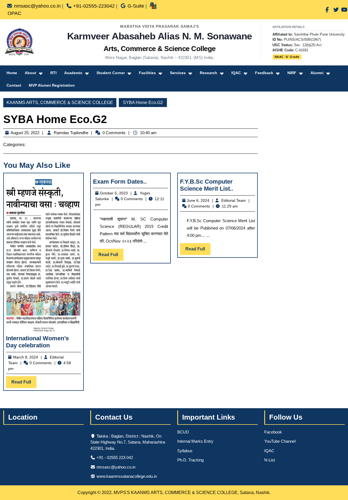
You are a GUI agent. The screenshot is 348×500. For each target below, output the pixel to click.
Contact (14, 85)
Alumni (317, 73)
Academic (73, 73)
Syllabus (184, 450)
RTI (53, 73)
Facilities (147, 73)
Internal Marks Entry (195, 441)
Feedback (264, 73)
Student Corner (111, 73)
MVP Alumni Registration (52, 85)
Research (208, 73)
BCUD (183, 432)
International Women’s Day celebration (37, 342)
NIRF (291, 73)
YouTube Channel (280, 441)
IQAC (236, 73)
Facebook (273, 432)
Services (178, 73)
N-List (269, 460)
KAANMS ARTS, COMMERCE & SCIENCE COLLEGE (60, 102)
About (30, 73)
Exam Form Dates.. (120, 181)
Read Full (23, 383)
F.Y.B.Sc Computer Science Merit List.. (206, 185)
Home (12, 73)
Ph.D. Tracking (190, 460)
